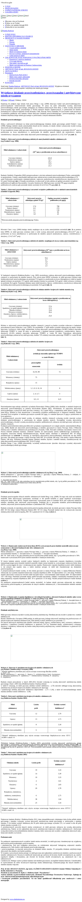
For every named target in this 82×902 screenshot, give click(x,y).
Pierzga (11, 42)
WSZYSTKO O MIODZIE (14, 46)
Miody (11, 40)
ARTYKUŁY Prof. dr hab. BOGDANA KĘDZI (21, 69)
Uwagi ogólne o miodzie (17, 48)
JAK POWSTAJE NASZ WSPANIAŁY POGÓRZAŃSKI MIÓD (28, 57)
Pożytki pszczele (15, 81)
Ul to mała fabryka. (15, 61)
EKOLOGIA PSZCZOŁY (18, 75)
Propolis (12, 44)
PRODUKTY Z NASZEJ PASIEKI (17, 38)
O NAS (7, 6)
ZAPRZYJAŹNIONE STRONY (16, 10)
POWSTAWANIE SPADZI (18, 79)
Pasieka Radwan (14, 86)
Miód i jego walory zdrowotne (19, 77)
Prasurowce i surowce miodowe (20, 59)
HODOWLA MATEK (12, 67)
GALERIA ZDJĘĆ (11, 12)
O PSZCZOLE (10, 34)
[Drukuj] (4, 100)
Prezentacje (9, 73)
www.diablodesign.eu (17, 899)
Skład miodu (13, 50)
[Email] (11, 100)
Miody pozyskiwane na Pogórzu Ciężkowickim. (25, 65)
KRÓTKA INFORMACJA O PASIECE (19, 36)
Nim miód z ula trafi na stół (18, 63)
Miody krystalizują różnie (18, 52)
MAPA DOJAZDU (11, 8)
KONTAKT (9, 82)
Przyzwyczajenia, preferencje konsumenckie (24, 54)
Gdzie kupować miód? (17, 55)
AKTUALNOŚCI (11, 71)
